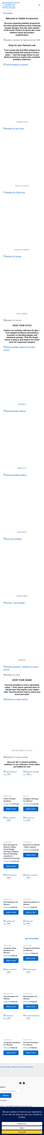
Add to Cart (30, 958)
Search (2, 1087)
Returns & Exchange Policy (22, 1067)
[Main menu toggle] (39, 5)
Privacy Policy (5, 1067)
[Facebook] (20, 1083)
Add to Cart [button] (11, 809)
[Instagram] (24, 1083)
